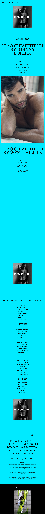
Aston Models (22, 63)
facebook (13, 453)
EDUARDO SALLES (22, 374)
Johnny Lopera (22, 72)
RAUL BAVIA (23, 372)
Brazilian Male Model (11, 2)
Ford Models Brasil (22, 64)
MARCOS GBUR (22, 315)
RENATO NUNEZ (22, 368)
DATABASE (12, 447)
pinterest (33, 450)
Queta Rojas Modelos (22, 67)
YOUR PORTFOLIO (29, 447)
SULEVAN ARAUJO (22, 362)
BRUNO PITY (22, 366)
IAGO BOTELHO (22, 390)
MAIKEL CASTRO (22, 388)
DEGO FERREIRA (22, 370)
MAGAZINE (16, 441)
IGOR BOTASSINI (22, 309)
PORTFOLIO (12, 444)
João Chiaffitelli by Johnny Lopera (22, 49)
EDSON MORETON (22, 317)
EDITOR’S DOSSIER (29, 444)
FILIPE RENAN (22, 352)
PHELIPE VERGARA (23, 346)
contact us (31, 453)
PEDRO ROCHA (22, 313)
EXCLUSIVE (29, 441)
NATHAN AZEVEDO (22, 335)
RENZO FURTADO (22, 311)
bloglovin (22, 453)
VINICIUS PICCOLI (22, 383)
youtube (26, 450)
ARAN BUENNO (22, 344)
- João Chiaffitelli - (22, 70)
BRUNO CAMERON (22, 350)
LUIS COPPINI (22, 385)
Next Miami (22, 66)
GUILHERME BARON (22, 330)
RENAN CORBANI (22, 348)
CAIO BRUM (22, 328)
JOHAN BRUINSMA (22, 356)
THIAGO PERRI (22, 381)
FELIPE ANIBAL (22, 392)
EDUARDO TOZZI (22, 307)
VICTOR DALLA (22, 319)
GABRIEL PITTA (22, 332)
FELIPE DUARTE (22, 354)
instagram (11, 450)
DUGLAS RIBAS (22, 333)
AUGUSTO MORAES (22, 326)
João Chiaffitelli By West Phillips (22, 150)
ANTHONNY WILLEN (22, 364)
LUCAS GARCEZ (22, 387)
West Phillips (22, 171)
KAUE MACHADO (22, 337)
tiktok (19, 450)
